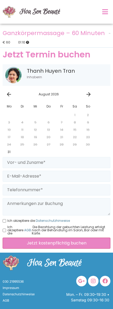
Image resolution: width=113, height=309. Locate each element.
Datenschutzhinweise (52, 220)
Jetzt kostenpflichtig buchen (56, 243)
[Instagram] (93, 281)
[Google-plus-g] (81, 281)
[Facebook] (105, 281)
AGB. (27, 230)
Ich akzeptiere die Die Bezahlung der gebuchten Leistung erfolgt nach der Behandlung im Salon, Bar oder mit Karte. (56, 230)
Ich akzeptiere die (38, 221)
